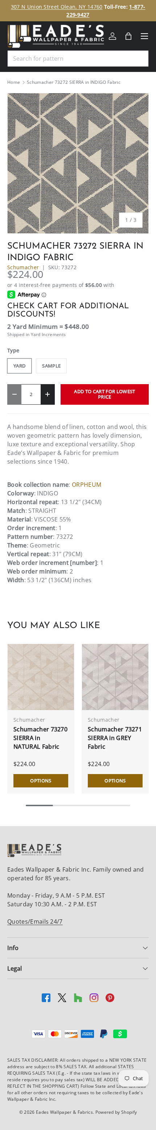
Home (13, 82)
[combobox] (78, 58)
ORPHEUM (86, 485)
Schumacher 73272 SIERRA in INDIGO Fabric (73, 82)
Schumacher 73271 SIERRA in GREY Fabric (115, 738)
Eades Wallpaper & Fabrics (64, 1112)
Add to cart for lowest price (104, 394)
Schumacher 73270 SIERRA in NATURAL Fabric (40, 738)
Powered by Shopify (116, 1112)
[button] (128, 36)
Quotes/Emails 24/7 (35, 921)
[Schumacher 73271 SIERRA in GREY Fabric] (115, 677)
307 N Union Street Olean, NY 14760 (57, 6)
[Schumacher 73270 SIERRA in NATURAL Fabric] (41, 677)
